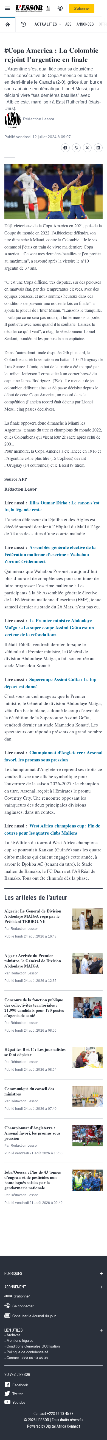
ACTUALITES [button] (46, 24)
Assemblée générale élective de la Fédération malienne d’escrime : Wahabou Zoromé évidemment (50, 554)
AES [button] (68, 24)
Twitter (17, 1393)
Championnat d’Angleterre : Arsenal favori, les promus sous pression (53, 756)
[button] (23, 24)
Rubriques (13, 1273)
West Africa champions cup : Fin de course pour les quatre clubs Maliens (52, 829)
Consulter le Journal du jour (34, 1315)
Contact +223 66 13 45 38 (27, 1358)
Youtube (18, 1402)
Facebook (20, 1384)
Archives (14, 1335)
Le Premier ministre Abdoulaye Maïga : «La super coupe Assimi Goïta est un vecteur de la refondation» (49, 627)
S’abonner (82, 8)
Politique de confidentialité (27, 1352)
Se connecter (22, 1305)
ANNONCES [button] (85, 24)
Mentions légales (20, 1340)
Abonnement (15, 1287)
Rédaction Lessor (38, 119)
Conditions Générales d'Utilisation (33, 1346)
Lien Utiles (13, 1330)
